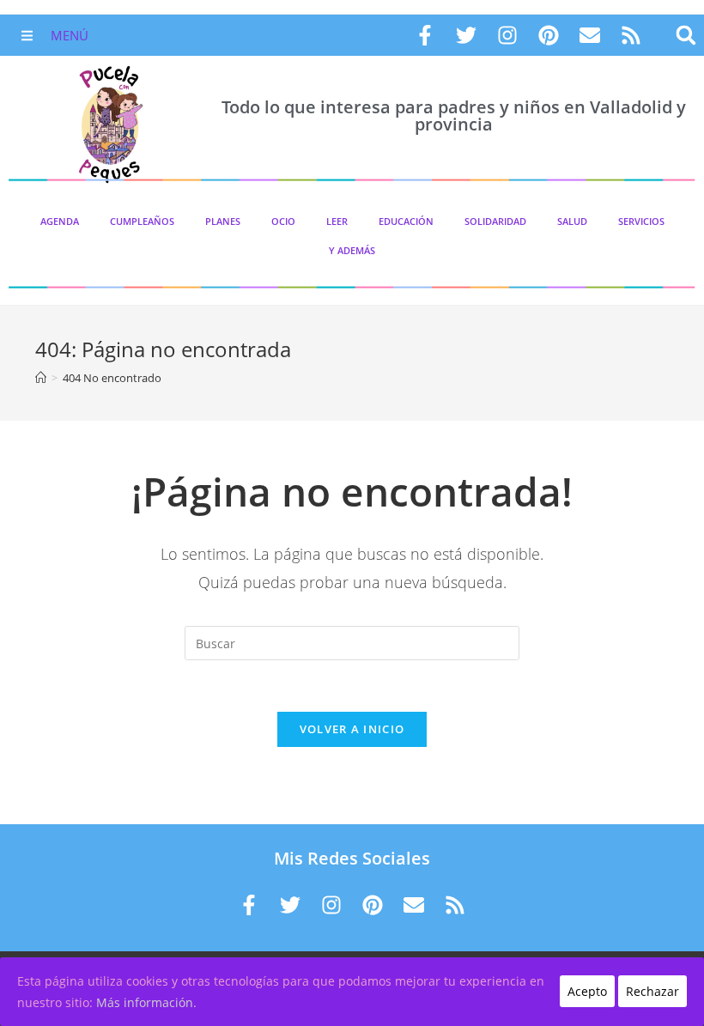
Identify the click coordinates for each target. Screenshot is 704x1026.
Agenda (59, 221)
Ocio (283, 221)
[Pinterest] (548, 35)
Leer (337, 221)
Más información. (146, 1002)
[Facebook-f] (425, 35)
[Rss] (631, 35)
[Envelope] (589, 35)
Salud (572, 221)
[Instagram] (507, 35)
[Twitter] (466, 35)
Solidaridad (495, 221)
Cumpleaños (142, 221)
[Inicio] (40, 378)
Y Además (352, 250)
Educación (406, 221)
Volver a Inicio (352, 729)
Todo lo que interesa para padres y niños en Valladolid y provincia (454, 115)
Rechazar (652, 991)
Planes (222, 221)
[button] (685, 35)
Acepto (587, 991)
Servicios (641, 221)
